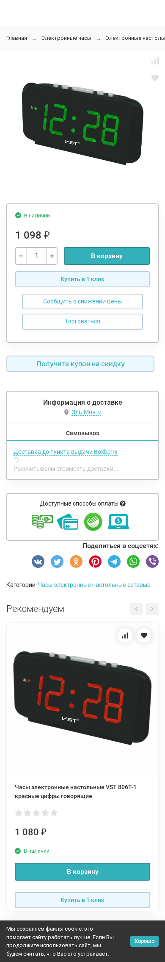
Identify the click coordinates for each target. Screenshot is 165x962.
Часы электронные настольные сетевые (94, 584)
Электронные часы (66, 38)
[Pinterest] (95, 561)
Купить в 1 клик (82, 278)
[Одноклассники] (76, 561)
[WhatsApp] (133, 561)
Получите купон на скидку (80, 363)
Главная (16, 38)
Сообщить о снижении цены (82, 301)
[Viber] (152, 561)
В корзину (107, 256)
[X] (57, 561)
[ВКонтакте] (38, 561)
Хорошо (144, 941)
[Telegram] (114, 561)
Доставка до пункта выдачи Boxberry (66, 451)
